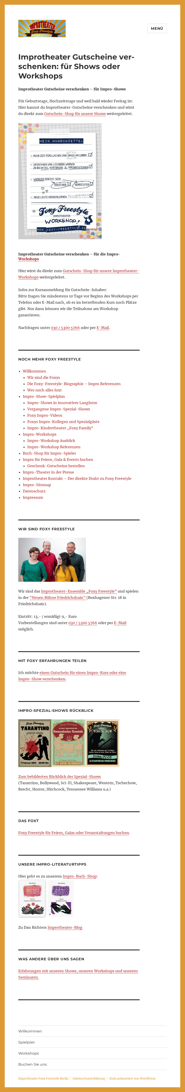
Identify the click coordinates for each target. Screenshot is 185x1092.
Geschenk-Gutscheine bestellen (56, 466)
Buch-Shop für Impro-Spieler (49, 453)
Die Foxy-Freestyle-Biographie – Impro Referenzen (74, 384)
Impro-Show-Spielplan (44, 396)
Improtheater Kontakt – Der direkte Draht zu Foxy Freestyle (77, 478)
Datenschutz (34, 491)
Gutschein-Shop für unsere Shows (75, 113)
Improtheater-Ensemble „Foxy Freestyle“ (79, 591)
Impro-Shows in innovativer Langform (62, 402)
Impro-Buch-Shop (80, 876)
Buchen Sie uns (32, 1064)
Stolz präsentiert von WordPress (132, 1079)
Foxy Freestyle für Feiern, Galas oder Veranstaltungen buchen (73, 832)
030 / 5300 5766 (65, 327)
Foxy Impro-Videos (44, 415)
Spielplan (26, 1042)
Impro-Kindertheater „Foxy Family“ (60, 428)
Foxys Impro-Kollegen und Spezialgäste (63, 421)
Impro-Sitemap (37, 485)
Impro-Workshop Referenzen (54, 447)
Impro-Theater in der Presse (48, 472)
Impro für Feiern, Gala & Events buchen (58, 459)
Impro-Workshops (39, 434)
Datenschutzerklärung (89, 1079)
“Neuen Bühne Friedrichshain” (58, 597)
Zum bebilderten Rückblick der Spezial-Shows (59, 776)
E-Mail (103, 327)
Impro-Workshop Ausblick (51, 440)
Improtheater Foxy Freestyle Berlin (43, 1079)
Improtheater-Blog (65, 927)
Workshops (28, 259)
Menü (157, 28)
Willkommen (34, 371)
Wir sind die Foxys (43, 377)
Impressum (33, 497)
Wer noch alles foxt (44, 390)
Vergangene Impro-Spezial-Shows (58, 409)
